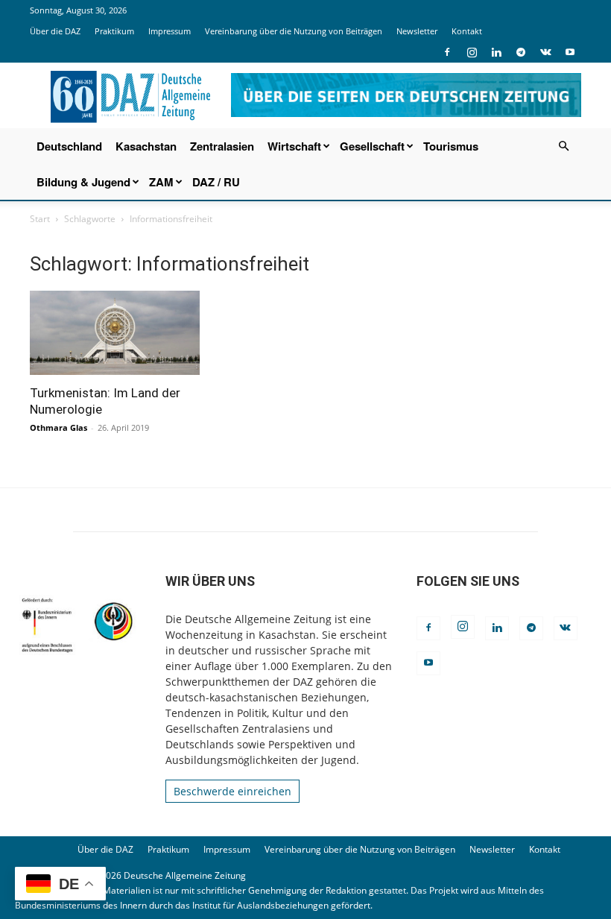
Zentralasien (222, 146)
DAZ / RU (216, 182)
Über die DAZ (55, 31)
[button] (563, 146)
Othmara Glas (58, 427)
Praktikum (114, 31)
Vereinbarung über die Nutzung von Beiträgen (293, 31)
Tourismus (450, 146)
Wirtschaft (294, 146)
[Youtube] (570, 52)
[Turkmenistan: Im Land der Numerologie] (115, 333)
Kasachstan (146, 146)
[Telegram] (521, 52)
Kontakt (467, 31)
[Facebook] (447, 52)
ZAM (161, 182)
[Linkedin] (496, 52)
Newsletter (416, 31)
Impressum (169, 31)
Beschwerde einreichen (232, 791)
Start (40, 218)
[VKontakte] (545, 52)
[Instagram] (471, 52)
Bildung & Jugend (83, 182)
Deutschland (69, 146)
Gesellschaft (372, 146)
